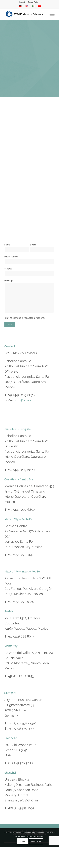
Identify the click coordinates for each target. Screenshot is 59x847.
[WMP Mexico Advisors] (24, 14)
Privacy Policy (33, 2)
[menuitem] (22, 2)
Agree (22, 841)
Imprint (22, 2)
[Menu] (51, 14)
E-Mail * (33, 244)
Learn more (36, 841)
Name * (7, 244)
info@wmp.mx (25, 400)
